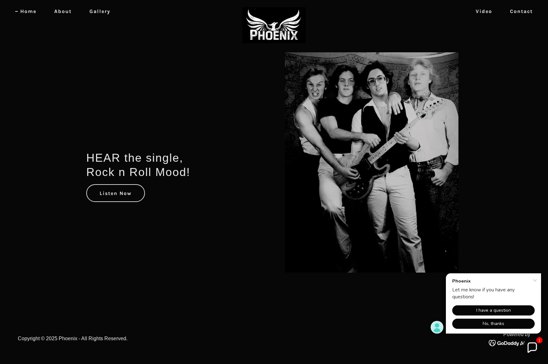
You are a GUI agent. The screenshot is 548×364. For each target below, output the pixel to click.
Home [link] (28, 11)
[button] (532, 348)
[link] (274, 10)
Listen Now (116, 193)
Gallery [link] (99, 11)
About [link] (63, 11)
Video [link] (484, 11)
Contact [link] (521, 11)
